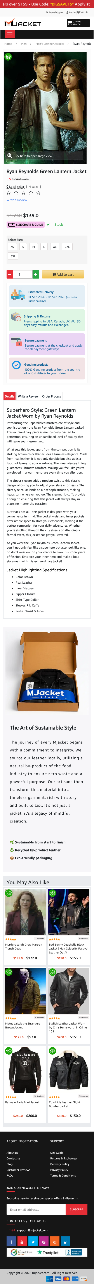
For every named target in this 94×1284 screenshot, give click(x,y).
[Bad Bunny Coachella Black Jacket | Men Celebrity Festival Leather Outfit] (69, 912)
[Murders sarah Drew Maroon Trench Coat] (25, 912)
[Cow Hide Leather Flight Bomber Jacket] (69, 1069)
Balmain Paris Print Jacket (22, 1102)
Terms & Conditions (63, 1175)
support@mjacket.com (32, 1230)
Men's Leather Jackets (49, 43)
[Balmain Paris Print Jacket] (25, 1069)
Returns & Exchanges (64, 1158)
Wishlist (85, 12)
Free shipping (56, 12)
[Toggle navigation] (10, 34)
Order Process (51, 396)
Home (8, 43)
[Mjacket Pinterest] (54, 1241)
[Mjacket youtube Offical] (22, 1241)
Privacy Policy (59, 1169)
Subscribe (76, 1209)
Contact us (13, 1158)
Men (24, 43)
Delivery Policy (60, 1164)
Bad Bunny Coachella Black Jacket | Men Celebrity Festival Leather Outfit (68, 948)
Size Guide (56, 1152)
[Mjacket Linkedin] (65, 1241)
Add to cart (65, 274)
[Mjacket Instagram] (44, 1241)
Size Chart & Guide (29, 224)
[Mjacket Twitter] (33, 1241)
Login (72, 12)
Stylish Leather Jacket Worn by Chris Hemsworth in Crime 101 (68, 1027)
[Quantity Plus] (36, 274)
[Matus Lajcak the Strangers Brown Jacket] (25, 991)
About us (12, 1152)
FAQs (10, 1175)
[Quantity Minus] (10, 274)
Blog (10, 1164)
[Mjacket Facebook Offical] (11, 1241)
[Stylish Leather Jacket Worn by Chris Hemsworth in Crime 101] (69, 991)
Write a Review (28, 396)
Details (9, 396)
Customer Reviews (18, 1169)
